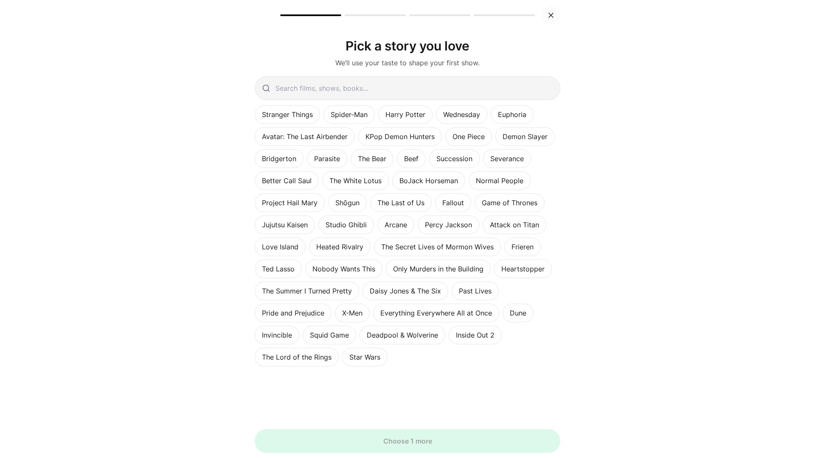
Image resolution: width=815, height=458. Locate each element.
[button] (551, 15)
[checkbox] (287, 114)
